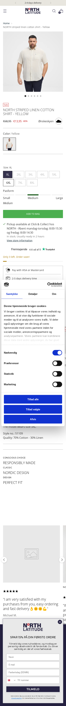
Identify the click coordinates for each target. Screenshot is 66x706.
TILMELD (33, 689)
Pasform (8, 191)
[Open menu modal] (4, 10)
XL (7, 173)
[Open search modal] (53, 10)
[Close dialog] (60, 622)
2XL (19, 173)
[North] (33, 11)
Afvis (33, 419)
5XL (54, 173)
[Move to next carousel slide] (62, 560)
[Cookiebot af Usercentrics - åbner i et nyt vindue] (47, 284)
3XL (30, 173)
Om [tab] (54, 293)
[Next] (50, 3)
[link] (33, 627)
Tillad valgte (33, 409)
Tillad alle (33, 399)
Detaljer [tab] (33, 293)
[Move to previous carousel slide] (4, 560)
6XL (8, 182)
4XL (42, 173)
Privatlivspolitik (16, 698)
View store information (19, 240)
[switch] (57, 363)
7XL (20, 182)
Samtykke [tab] (12, 293)
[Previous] (15, 3)
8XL (32, 182)
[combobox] (11, 680)
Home (6, 23)
